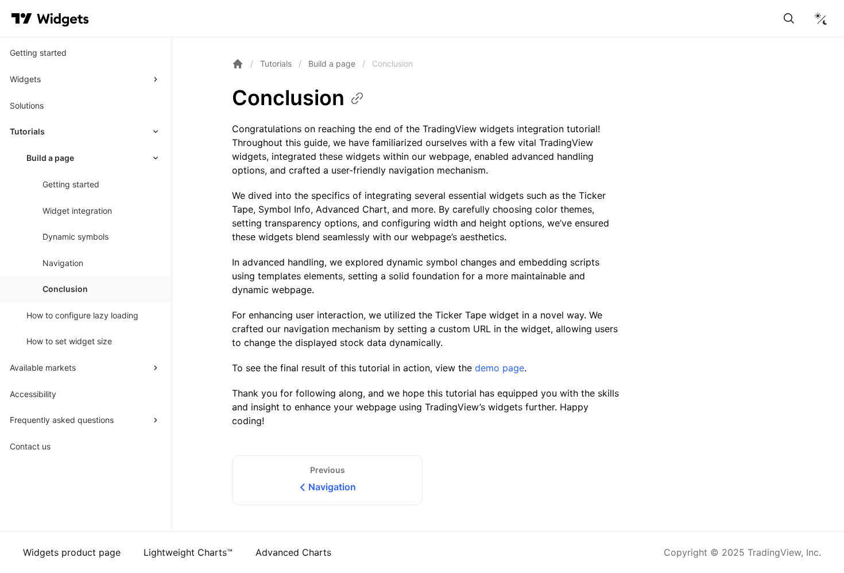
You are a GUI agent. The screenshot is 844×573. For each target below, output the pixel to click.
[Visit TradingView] (21, 18)
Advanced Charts (293, 552)
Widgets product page (72, 552)
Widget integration (77, 211)
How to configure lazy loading (82, 315)
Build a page (50, 158)
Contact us (30, 446)
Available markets (43, 367)
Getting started (38, 52)
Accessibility (33, 394)
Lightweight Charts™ (188, 552)
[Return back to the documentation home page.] (237, 64)
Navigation (62, 263)
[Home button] (63, 18)
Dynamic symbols (75, 236)
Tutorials (27, 131)
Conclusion (65, 289)
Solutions (27, 105)
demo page (499, 368)
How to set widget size (69, 341)
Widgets (25, 79)
